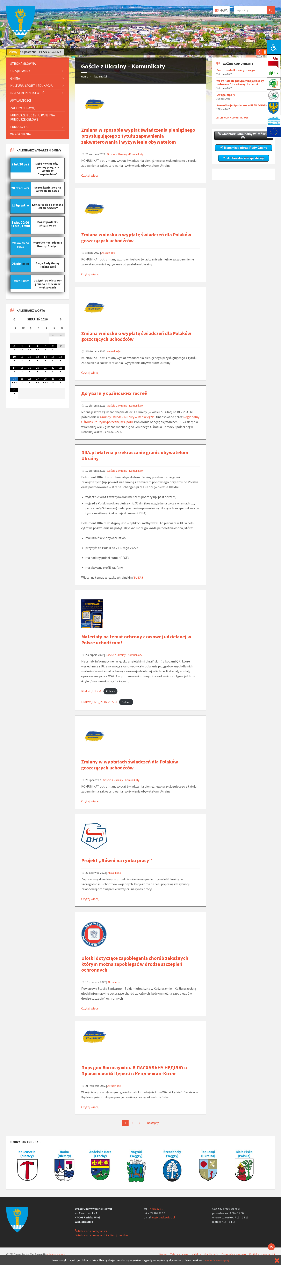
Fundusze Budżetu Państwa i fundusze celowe (33, 117)
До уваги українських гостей (114, 393)
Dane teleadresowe (234, 1254)
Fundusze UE (20, 127)
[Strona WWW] (28, 1183)
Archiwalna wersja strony (245, 158)
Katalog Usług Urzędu (205, 1254)
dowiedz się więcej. (217, 1260)
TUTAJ (138, 577)
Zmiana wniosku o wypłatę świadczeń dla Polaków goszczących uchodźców (136, 237)
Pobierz (110, 691)
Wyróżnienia (20, 134)
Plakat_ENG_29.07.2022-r (99, 702)
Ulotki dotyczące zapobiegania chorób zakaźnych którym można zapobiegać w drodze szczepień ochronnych (134, 964)
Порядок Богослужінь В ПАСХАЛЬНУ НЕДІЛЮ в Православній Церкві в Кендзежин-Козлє (134, 1070)
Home (84, 76)
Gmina (15, 78)
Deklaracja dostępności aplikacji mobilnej (103, 1235)
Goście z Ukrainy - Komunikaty (125, 154)
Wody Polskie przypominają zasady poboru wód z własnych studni (240, 82)
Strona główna (23, 63)
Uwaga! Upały (225, 95)
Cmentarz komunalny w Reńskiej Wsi (245, 135)
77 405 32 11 (155, 1209)
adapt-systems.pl (56, 1254)
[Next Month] (61, 319)
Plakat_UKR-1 (91, 691)
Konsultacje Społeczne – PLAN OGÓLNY (242, 105)
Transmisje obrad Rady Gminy (245, 147)
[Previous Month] (14, 319)
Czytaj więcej (90, 175)
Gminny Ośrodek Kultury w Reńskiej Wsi (127, 417)
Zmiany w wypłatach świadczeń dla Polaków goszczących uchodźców (129, 765)
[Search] (271, 10)
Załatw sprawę (22, 108)
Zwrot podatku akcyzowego (235, 70)
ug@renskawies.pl (163, 1217)
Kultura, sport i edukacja (31, 85)
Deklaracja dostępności (92, 1231)
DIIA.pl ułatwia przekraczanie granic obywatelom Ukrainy (134, 455)
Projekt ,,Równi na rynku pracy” (116, 860)
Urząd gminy (20, 71)
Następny (153, 1123)
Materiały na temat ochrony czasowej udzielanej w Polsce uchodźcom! (136, 639)
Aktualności (100, 76)
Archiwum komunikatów (232, 117)
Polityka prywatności (262, 1254)
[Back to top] (271, 1246)
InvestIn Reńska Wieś (27, 93)
